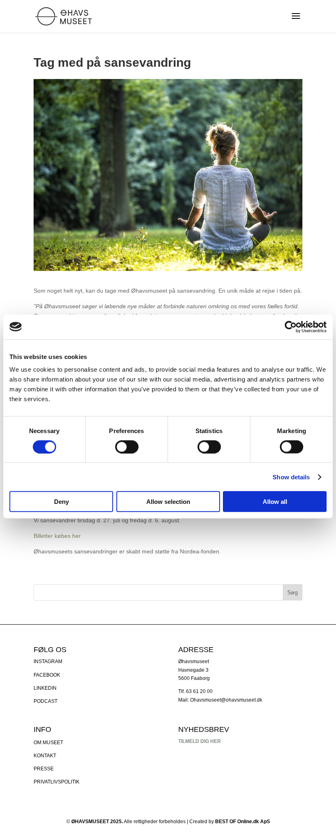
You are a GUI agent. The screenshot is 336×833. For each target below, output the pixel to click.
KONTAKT (45, 756)
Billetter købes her (57, 536)
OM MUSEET (48, 742)
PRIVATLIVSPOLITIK (56, 782)
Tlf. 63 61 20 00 (195, 691)
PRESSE (44, 769)
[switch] (126, 446)
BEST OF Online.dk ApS (242, 821)
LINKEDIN (45, 688)
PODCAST (45, 701)
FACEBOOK (47, 675)
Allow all (275, 501)
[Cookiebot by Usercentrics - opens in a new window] (291, 327)
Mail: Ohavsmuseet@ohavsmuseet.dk (220, 700)
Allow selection (168, 501)
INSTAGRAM (48, 661)
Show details (291, 476)
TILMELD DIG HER (199, 741)
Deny (61, 501)
